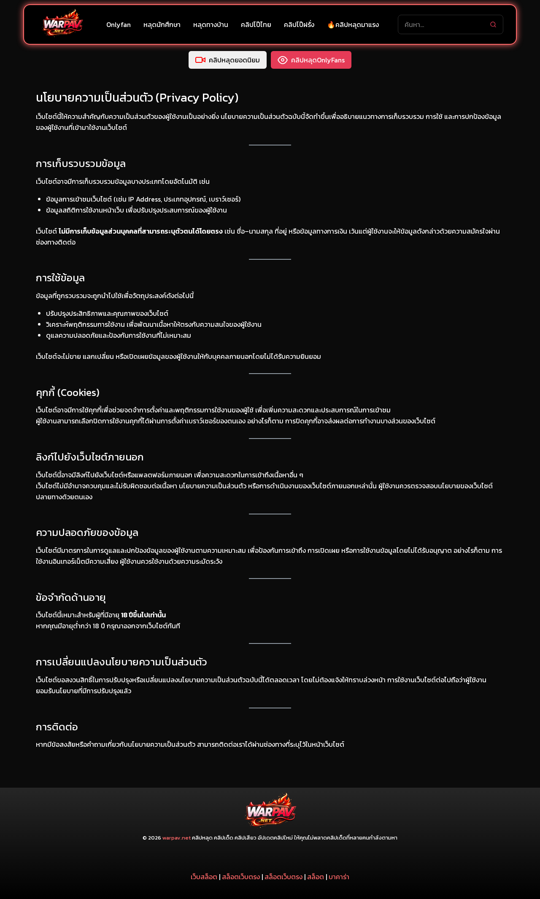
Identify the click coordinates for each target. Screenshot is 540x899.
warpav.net (176, 838)
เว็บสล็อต (204, 877)
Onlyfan (118, 24)
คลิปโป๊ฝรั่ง (299, 24)
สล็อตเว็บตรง (241, 877)
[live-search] (493, 24)
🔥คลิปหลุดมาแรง (353, 24)
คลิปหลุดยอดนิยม (234, 60)
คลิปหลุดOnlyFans (318, 60)
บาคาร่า (339, 877)
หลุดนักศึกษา (162, 24)
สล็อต (315, 877)
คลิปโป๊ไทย (256, 24)
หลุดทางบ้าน (210, 24)
